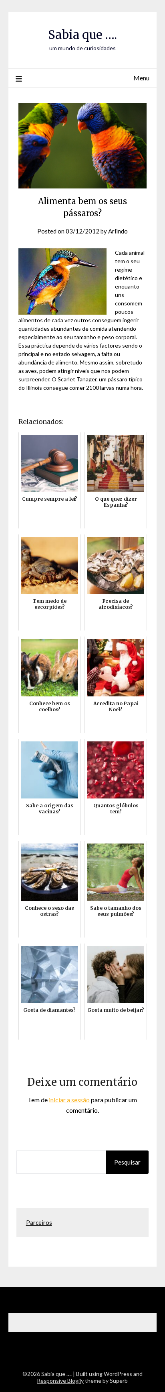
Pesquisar (127, 1162)
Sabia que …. (82, 34)
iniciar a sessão (69, 1099)
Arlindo (118, 231)
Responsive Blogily (60, 1380)
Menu (141, 78)
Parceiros (39, 1222)
